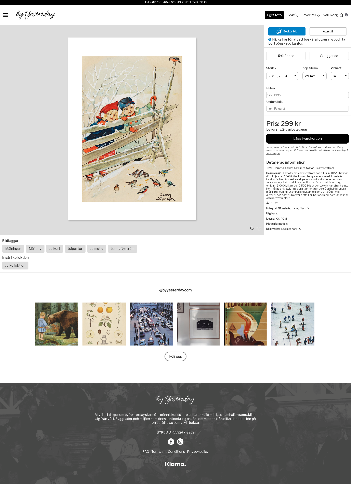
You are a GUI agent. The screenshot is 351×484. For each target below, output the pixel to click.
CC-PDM (281, 218)
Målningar (13, 249)
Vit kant (336, 68)
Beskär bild (290, 31)
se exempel (273, 153)
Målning (35, 249)
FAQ (298, 228)
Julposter (75, 249)
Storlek (271, 68)
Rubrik (270, 88)
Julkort (54, 249)
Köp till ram (310, 68)
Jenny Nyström (122, 249)
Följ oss (175, 356)
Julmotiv (96, 249)
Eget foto (274, 15)
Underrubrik (274, 102)
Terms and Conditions (168, 452)
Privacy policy (197, 452)
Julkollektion (15, 265)
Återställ (328, 31)
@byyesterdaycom (175, 290)
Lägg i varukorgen (307, 139)
